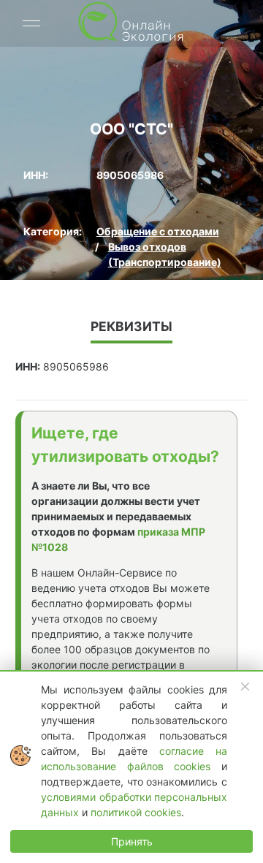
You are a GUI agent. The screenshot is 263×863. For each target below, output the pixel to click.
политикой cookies (136, 812)
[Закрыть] (245, 687)
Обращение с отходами (157, 231)
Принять (132, 841)
